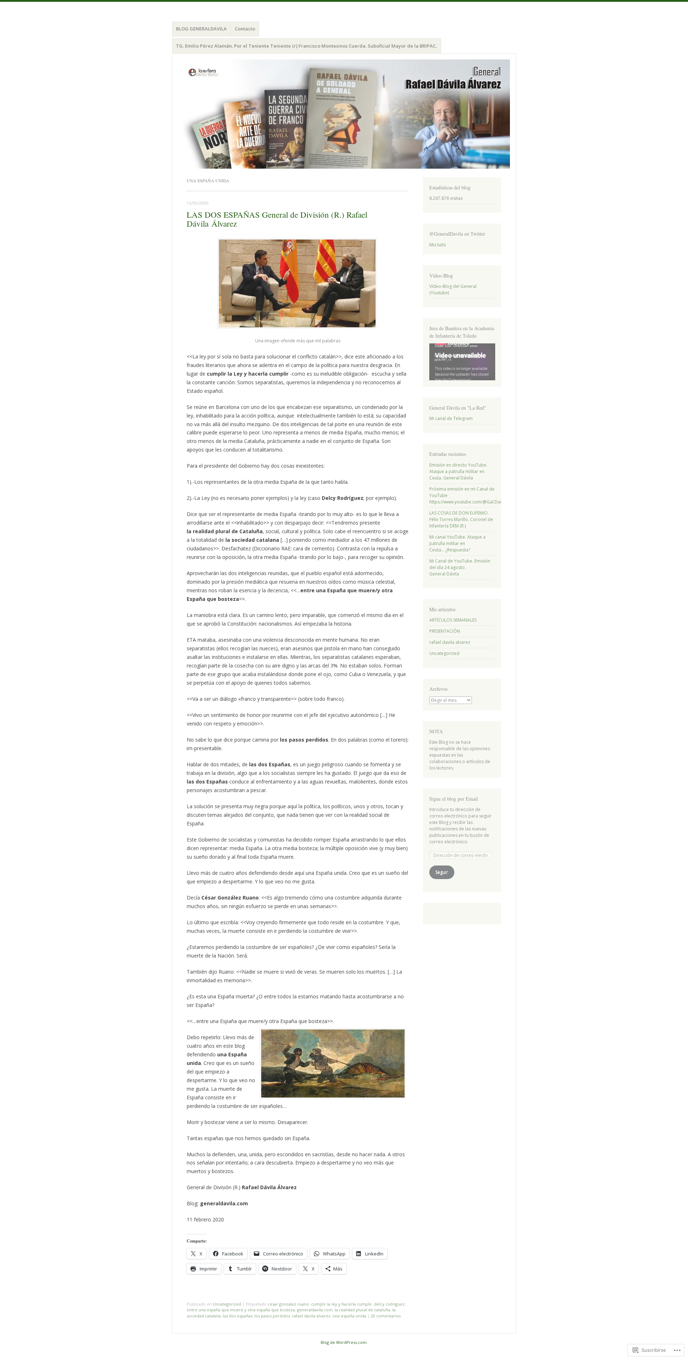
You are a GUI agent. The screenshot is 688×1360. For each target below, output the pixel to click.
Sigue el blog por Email (453, 798)
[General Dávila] (344, 114)
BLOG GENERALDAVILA (201, 28)
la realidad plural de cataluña (362, 1309)
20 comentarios (386, 1315)
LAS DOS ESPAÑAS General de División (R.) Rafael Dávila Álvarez (277, 219)
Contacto (245, 28)
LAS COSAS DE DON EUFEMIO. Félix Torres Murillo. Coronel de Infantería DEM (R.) (461, 519)
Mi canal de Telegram (451, 418)
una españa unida (349, 1315)
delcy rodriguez (389, 1304)
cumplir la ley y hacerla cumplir (341, 1304)
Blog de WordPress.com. (344, 1342)
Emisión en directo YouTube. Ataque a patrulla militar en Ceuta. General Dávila (458, 471)
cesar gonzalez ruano (288, 1304)
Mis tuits (437, 245)
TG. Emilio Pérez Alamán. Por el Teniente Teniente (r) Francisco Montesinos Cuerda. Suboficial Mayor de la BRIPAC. (306, 46)
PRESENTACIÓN (444, 631)
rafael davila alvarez (311, 1315)
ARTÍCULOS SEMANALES (453, 620)
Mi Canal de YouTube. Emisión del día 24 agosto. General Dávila (459, 567)
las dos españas (237, 1315)
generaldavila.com (315, 1309)
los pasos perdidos (272, 1315)
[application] (462, 361)
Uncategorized (227, 1304)
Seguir (441, 872)
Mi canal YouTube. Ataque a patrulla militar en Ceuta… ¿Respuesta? (457, 543)
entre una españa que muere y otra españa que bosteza (241, 1309)
